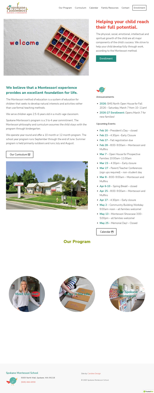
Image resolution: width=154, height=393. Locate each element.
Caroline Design (94, 373)
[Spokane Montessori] (47, 185)
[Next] (83, 47)
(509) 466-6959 (28, 382)
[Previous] (9, 47)
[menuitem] (65, 8)
